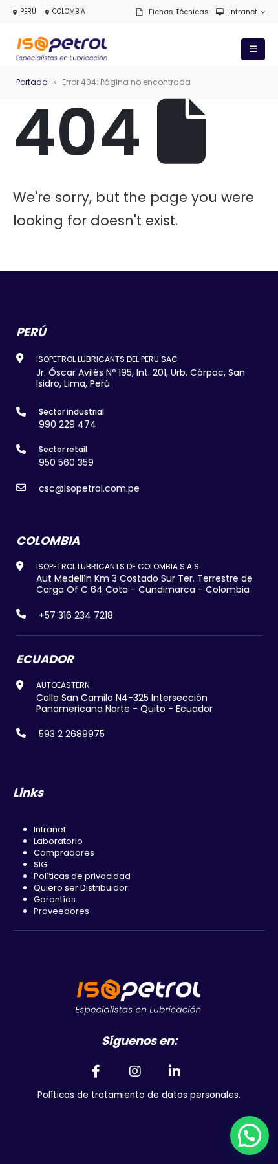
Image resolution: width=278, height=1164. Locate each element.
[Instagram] (135, 1071)
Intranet (243, 11)
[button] (249, 1135)
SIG (40, 864)
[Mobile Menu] (253, 49)
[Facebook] (96, 1071)
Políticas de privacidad (82, 876)
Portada (32, 81)
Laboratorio (58, 841)
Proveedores (61, 911)
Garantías (55, 899)
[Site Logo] (61, 49)
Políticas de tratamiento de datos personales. (139, 1095)
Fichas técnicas (179, 11)
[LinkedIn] (175, 1071)
